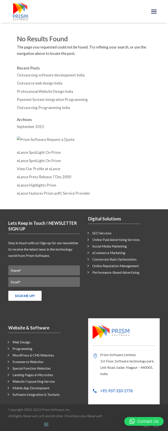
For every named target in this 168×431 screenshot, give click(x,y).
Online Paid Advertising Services (116, 240)
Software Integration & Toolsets (36, 394)
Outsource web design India (39, 83)
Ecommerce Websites (28, 362)
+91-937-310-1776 (116, 390)
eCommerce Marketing (108, 253)
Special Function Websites (31, 368)
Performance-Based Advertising (115, 272)
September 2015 (30, 126)
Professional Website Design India (45, 91)
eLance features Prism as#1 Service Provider (53, 193)
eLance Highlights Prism (36, 185)
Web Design (21, 342)
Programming (22, 349)
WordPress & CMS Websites (33, 355)
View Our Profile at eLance (38, 168)
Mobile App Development (30, 388)
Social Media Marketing (109, 246)
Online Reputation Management (115, 266)
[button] (144, 421)
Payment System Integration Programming (52, 99)
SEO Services (102, 233)
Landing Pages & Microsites (32, 375)
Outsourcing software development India (51, 75)
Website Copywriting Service (33, 381)
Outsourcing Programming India (43, 107)
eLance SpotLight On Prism (39, 152)
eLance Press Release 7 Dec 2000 (44, 177)
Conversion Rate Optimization (114, 259)
